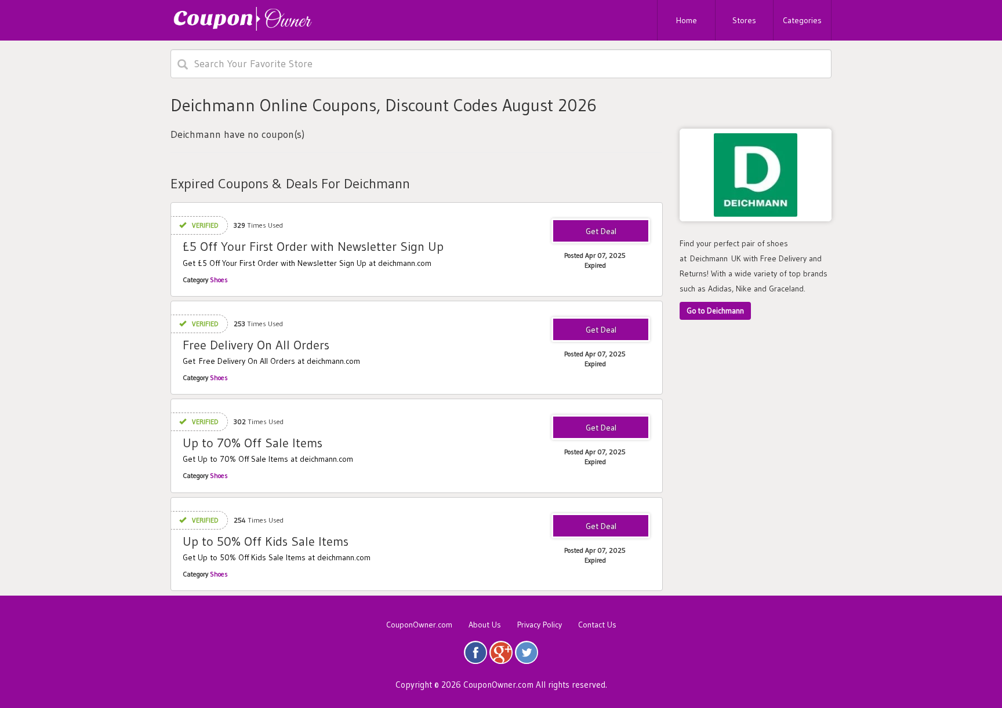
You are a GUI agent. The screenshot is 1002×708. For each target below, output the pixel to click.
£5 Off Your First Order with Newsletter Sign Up (313, 246)
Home (686, 20)
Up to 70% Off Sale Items (252, 443)
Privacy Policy (539, 624)
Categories (802, 20)
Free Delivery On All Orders (256, 345)
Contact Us (597, 624)
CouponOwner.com (419, 624)
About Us (485, 624)
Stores (744, 20)
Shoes (219, 279)
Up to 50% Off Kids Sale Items (265, 541)
